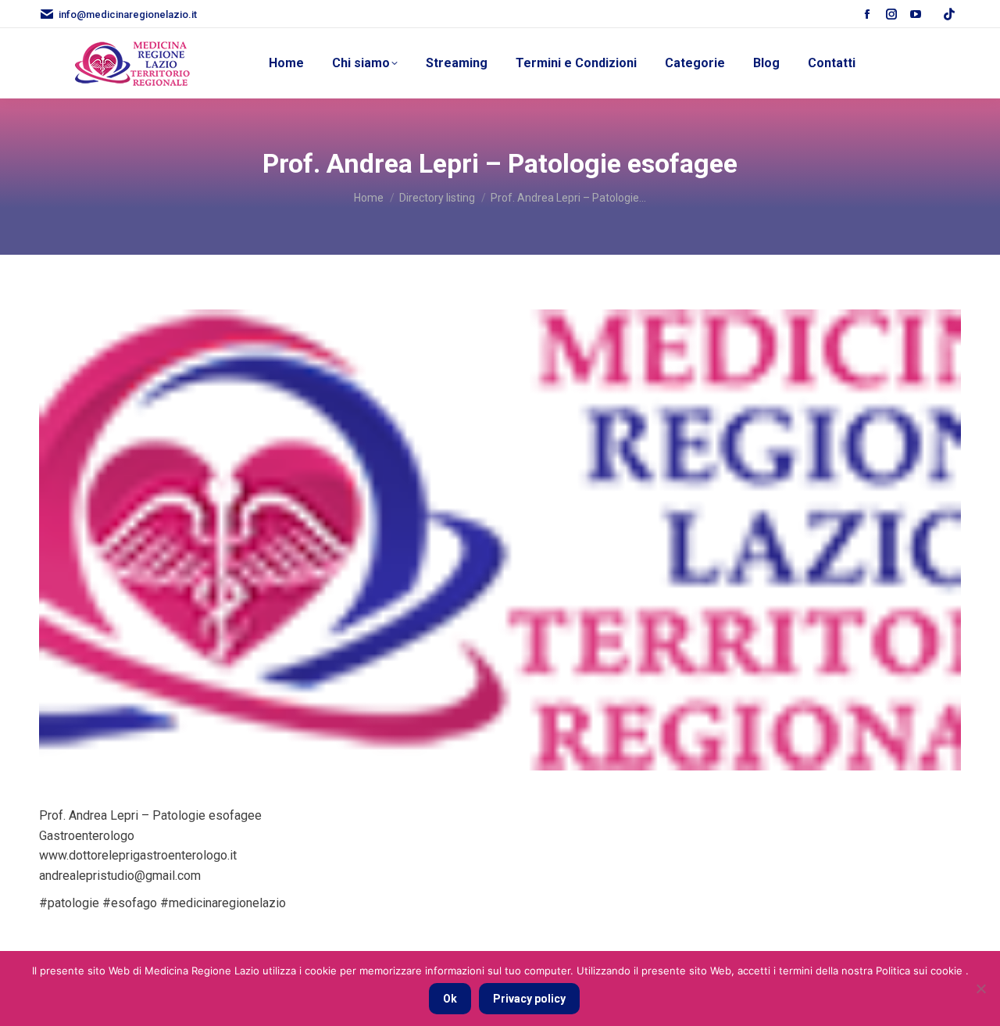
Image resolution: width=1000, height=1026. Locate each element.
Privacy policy (529, 998)
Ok (450, 998)
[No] (980, 988)
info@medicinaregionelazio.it (128, 14)
